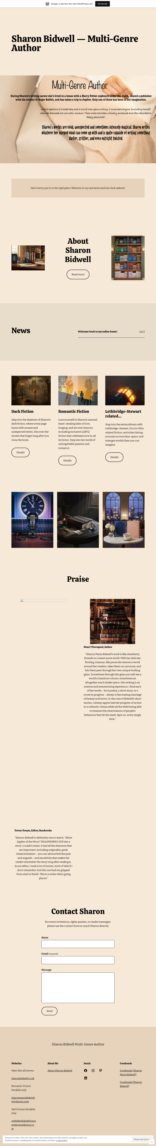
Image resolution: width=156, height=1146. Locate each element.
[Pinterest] (100, 1070)
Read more (78, 274)
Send (49, 1010)
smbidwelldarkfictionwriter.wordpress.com (23, 1124)
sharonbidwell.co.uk (22, 1078)
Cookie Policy (61, 1140)
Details (20, 452)
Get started (102, 4)
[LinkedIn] (85, 1078)
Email (49, 953)
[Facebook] (85, 1070)
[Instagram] (93, 1070)
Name (44, 937)
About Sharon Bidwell (60, 1070)
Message (46, 969)
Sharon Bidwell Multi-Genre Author (78, 1044)
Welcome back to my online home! (97, 331)
